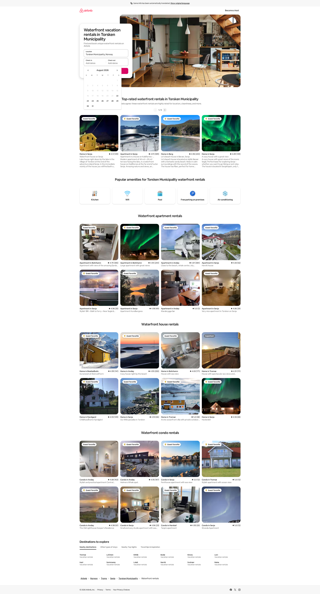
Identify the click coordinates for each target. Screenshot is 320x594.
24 (93, 101)
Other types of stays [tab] (108, 547)
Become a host (232, 10)
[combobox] (106, 54)
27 (107, 101)
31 (93, 106)
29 (117, 101)
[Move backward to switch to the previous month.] (88, 70)
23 (88, 101)
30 (88, 106)
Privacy (100, 590)
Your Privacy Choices (121, 590)
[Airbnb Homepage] (86, 10)
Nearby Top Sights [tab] (129, 547)
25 (98, 101)
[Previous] (155, 110)
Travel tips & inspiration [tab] (150, 547)
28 (112, 101)
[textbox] (95, 63)
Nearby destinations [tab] (88, 547)
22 (117, 96)
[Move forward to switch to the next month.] (117, 70)
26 (102, 101)
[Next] (165, 110)
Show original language (180, 3)
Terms (108, 590)
